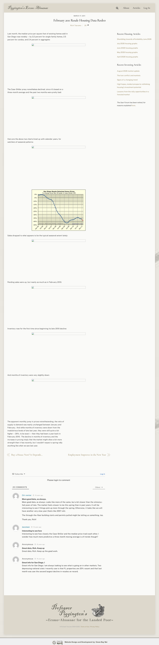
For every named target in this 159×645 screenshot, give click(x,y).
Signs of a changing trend (127, 80)
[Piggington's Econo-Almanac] (27, 9)
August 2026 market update (128, 71)
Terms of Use (85, 627)
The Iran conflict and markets (128, 75)
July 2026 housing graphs (127, 43)
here (133, 105)
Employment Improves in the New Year (87, 454)
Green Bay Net (101, 642)
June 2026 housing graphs (127, 48)
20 (85, 25)
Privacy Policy (94, 627)
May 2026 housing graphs (127, 52)
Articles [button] (136, 7)
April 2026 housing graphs (127, 57)
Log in (102, 474)
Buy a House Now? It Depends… (26, 454)
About (126, 7)
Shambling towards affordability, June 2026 (134, 39)
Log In (147, 7)
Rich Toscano (75, 25)
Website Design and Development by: (80, 642)
